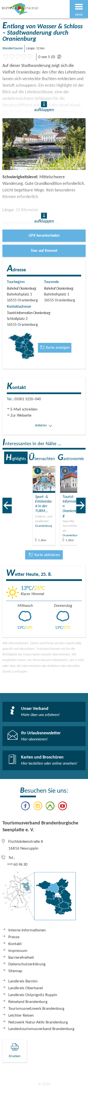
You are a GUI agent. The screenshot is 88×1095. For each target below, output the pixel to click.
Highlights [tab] (16, 457)
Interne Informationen (27, 930)
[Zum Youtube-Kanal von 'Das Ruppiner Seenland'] (62, 806)
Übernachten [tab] (42, 457)
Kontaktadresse (19, 307)
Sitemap (15, 971)
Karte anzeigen (57, 348)
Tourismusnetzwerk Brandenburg (36, 1009)
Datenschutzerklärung (26, 964)
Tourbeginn (16, 282)
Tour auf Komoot (44, 251)
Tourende (51, 282)
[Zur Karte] (39, 898)
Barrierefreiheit (21, 958)
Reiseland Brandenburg (27, 1002)
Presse (13, 937)
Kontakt (15, 944)
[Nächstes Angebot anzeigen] (81, 505)
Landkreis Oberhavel (25, 988)
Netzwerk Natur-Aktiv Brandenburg (38, 1022)
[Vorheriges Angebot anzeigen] (7, 505)
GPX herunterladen (44, 236)
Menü (79, 14)
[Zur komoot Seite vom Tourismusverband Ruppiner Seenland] (50, 806)
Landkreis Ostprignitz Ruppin (32, 995)
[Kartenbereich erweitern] (81, 463)
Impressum (17, 951)
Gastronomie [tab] (71, 457)
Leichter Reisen (21, 1015)
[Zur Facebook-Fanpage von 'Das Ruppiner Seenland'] (25, 806)
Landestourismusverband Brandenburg (41, 1029)
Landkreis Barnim (23, 981)
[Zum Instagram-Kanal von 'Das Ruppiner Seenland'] (38, 806)
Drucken (14, 1056)
